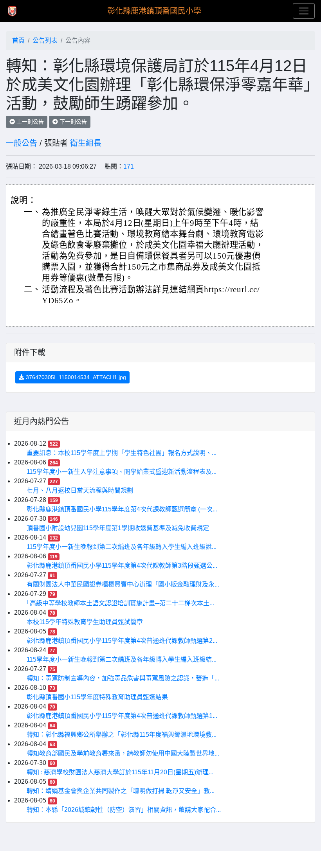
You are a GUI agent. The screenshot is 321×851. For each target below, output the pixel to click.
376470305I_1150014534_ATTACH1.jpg (75, 377)
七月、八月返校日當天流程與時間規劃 (80, 490)
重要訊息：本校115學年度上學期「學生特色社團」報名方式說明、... (121, 453)
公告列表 (45, 40)
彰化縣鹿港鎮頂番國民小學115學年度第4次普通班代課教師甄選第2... (122, 640)
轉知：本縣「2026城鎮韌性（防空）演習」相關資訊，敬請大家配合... (124, 809)
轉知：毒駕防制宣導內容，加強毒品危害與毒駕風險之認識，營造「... (123, 678)
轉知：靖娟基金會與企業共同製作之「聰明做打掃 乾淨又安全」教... (121, 791)
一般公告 (21, 143)
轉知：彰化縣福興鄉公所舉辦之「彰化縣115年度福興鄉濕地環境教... (121, 734)
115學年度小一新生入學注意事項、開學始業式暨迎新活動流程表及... (121, 471)
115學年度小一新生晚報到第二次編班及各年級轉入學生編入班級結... (121, 659)
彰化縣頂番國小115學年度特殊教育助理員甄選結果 (97, 697)
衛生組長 (85, 143)
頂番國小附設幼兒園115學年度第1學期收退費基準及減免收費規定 (118, 528)
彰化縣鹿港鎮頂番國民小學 (154, 11)
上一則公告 (29, 122)
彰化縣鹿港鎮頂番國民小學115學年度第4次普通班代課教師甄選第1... (122, 715)
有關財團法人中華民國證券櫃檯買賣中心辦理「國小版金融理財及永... (123, 584)
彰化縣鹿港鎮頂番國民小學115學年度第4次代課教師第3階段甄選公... (122, 565)
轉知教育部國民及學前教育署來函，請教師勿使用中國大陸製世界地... (123, 753)
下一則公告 (72, 122)
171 (128, 166)
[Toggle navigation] (304, 11)
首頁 (18, 40)
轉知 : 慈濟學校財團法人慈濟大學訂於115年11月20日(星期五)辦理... (120, 772)
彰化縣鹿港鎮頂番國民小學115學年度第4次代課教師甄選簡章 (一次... (122, 509)
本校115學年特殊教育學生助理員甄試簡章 (85, 622)
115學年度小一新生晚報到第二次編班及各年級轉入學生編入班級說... (121, 546)
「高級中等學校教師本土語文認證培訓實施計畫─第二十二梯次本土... (120, 603)
